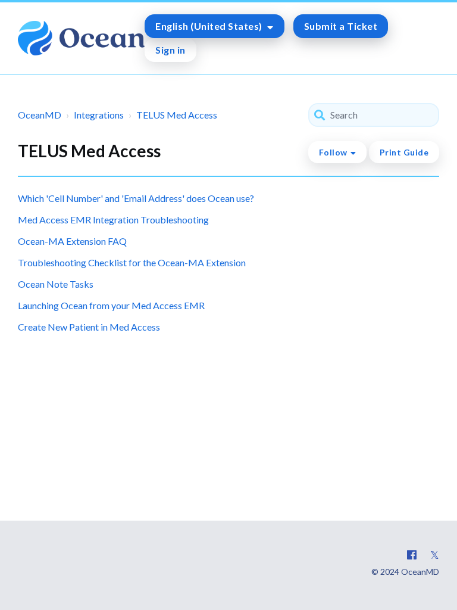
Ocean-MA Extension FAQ (72, 241)
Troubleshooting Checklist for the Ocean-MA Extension (132, 262)
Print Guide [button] (404, 152)
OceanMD (39, 114)
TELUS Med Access (176, 114)
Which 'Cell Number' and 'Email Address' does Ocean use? (136, 198)
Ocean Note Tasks (55, 284)
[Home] (81, 38)
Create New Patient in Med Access (89, 326)
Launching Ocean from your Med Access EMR (111, 305)
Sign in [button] (170, 49)
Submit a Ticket (341, 26)
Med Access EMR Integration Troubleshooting (113, 219)
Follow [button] (333, 152)
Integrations (99, 114)
